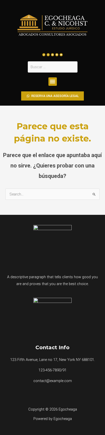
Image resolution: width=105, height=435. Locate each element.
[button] (52, 81)
